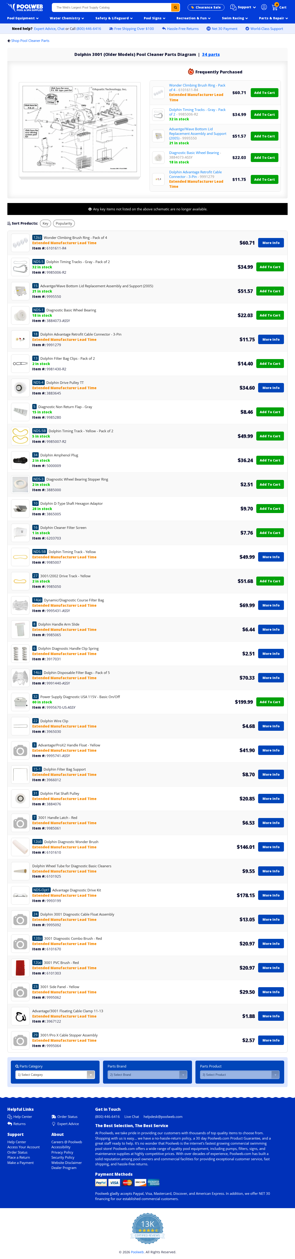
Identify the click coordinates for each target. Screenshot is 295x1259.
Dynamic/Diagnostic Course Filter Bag (74, 600)
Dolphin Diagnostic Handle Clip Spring (68, 648)
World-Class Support (267, 28)
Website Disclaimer (66, 1162)
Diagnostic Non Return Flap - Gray (65, 406)
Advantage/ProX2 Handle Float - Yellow (69, 745)
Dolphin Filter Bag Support (65, 769)
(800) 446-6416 (89, 28)
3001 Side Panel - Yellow (59, 986)
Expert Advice (45, 28)
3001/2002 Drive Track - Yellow (65, 576)
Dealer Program (64, 1167)
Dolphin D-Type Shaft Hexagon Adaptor (71, 503)
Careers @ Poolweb (66, 1142)
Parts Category (31, 1066)
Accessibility (61, 1147)
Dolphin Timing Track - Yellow (72, 551)
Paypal (138, 1193)
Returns (19, 1123)
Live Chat (131, 1116)
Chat (61, 28)
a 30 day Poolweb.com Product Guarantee (226, 1138)
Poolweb (137, 1252)
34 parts (211, 54)
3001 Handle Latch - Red (57, 817)
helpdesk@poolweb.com (163, 1116)
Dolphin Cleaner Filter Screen (63, 527)
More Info (271, 243)
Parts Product (210, 1066)
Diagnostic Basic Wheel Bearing (195, 155)
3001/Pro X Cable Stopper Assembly (69, 1035)
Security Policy (62, 1157)
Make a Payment (20, 1162)
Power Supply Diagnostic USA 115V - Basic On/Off (80, 696)
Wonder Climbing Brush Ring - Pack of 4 (197, 87)
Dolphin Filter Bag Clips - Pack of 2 (67, 358)
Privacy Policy (62, 1152)
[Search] (175, 7)
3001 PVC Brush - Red (61, 962)
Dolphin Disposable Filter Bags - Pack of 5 (77, 672)
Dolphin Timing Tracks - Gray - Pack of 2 (197, 111)
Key (45, 223)
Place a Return (18, 1157)
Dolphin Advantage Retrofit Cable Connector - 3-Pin (195, 174)
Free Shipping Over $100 (134, 28)
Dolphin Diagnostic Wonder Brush (71, 841)
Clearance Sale (208, 7)
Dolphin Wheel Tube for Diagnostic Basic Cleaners (71, 866)
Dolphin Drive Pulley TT (65, 382)
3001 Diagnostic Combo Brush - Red (73, 938)
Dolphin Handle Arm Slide (58, 624)
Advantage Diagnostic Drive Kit (76, 890)
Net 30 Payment (224, 28)
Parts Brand (117, 1066)
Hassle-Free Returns (183, 28)
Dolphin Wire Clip (54, 721)
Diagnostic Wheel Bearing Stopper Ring (77, 479)
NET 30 (264, 1193)
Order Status (67, 1116)
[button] (243, 7)
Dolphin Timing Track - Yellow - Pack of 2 (81, 431)
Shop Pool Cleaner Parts (30, 40)
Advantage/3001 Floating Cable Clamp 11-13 (67, 1011)
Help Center (22, 1116)
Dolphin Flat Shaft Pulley (59, 793)
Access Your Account (23, 1147)
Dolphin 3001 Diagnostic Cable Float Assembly (77, 914)
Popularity (64, 223)
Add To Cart (264, 92)
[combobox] (116, 7)
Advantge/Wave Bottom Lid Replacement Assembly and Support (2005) (197, 133)
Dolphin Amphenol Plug (59, 455)
